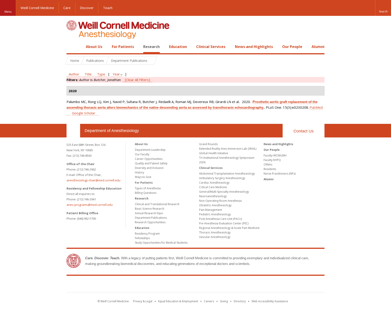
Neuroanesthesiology (213, 196)
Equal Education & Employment (178, 301)
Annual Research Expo (149, 213)
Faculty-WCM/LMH (275, 155)
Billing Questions (145, 193)
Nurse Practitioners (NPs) (280, 173)
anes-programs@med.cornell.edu (90, 205)
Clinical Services (210, 46)
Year (116, 74)
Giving (224, 301)
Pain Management (210, 210)
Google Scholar (83, 113)
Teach (107, 7)
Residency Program (147, 233)
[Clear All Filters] (137, 79)
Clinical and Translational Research (157, 204)
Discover (87, 7)
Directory (240, 301)
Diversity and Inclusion (149, 168)
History (139, 172)
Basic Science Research (149, 209)
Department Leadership (150, 150)
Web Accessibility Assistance (270, 301)
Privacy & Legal (142, 301)
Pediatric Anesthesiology (215, 214)
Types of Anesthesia (148, 188)
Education (178, 46)
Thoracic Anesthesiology (215, 232)
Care (67, 7)
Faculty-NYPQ (272, 160)
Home (71, 46)
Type (101, 74)
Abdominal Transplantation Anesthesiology (227, 173)
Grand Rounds (208, 144)
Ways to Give (143, 177)
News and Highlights (254, 46)
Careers (209, 301)
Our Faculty (142, 154)
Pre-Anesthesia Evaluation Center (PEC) (223, 223)
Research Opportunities (150, 222)
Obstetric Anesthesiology (215, 205)
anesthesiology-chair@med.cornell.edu (93, 180)
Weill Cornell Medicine (37, 7)
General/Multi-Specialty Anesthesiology (224, 192)
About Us (94, 46)
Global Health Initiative (213, 153)
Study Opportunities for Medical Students (161, 243)
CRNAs (268, 164)
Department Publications (151, 218)
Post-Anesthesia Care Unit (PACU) (220, 219)
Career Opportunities (148, 159)
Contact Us (303, 131)
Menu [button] (8, 12)
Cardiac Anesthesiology (214, 183)
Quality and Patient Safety (151, 163)
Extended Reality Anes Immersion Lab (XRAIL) (227, 149)
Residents (270, 169)
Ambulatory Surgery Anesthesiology (222, 178)
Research (151, 46)
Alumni (318, 46)
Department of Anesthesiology (112, 130)
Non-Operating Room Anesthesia (220, 201)
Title (88, 74)
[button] (383, 8)
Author (74, 74)
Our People (292, 46)
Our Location (73, 130)
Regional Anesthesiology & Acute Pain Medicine (229, 228)
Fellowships (142, 238)
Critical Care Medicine (213, 187)
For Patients (123, 46)
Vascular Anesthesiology (214, 237)
